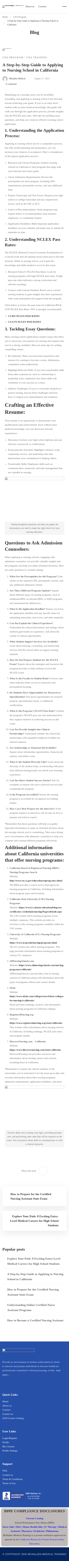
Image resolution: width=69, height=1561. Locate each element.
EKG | (19, 1527)
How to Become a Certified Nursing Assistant (35, 1320)
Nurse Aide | (9, 1527)
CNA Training (36, 57)
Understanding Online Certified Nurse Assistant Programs (31, 1307)
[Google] (14, 1382)
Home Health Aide (33, 1527)
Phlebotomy (52, 1531)
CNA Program (19, 17)
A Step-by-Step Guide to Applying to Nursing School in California (35, 1276)
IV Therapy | (51, 1527)
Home (5, 17)
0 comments (11, 84)
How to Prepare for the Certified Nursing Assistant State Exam (33, 1292)
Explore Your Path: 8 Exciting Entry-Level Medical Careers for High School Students (33, 1261)
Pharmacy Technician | (34, 1531)
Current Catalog (34, 1518)
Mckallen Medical (17, 78)
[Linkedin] (3, 1382)
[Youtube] (9, 1382)
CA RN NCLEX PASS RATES (23, 316)
